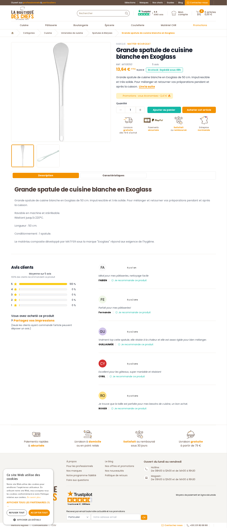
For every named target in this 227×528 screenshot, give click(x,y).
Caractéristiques (113, 175)
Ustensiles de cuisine (72, 33)
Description (45, 175)
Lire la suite (147, 86)
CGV (54, 525)
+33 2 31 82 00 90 (199, 525)
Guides (170, 2)
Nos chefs (158, 2)
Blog (180, 2)
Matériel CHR (168, 25)
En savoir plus (34, 497)
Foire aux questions (77, 480)
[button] (14, 92)
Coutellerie (137, 25)
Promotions (200, 25)
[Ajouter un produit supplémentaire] (140, 110)
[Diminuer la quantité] (120, 110)
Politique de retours (116, 475)
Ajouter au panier (164, 110)
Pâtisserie (51, 25)
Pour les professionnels (79, 466)
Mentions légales (19, 525)
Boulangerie (80, 25)
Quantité (121, 103)
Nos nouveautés (114, 470)
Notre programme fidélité (81, 475)
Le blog (109, 461)
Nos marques (74, 470)
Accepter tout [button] (39, 512)
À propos (71, 461)
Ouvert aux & (33, 2)
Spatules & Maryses (102, 33)
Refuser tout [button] (17, 512)
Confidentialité (39, 525)
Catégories (29, 33)
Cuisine (24, 25)
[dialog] (28, 497)
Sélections (130, 2)
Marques (144, 2)
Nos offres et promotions (119, 466)
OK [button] (144, 517)
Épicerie (109, 25)
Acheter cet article (199, 110)
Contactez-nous (199, 2)
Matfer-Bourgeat (139, 43)
